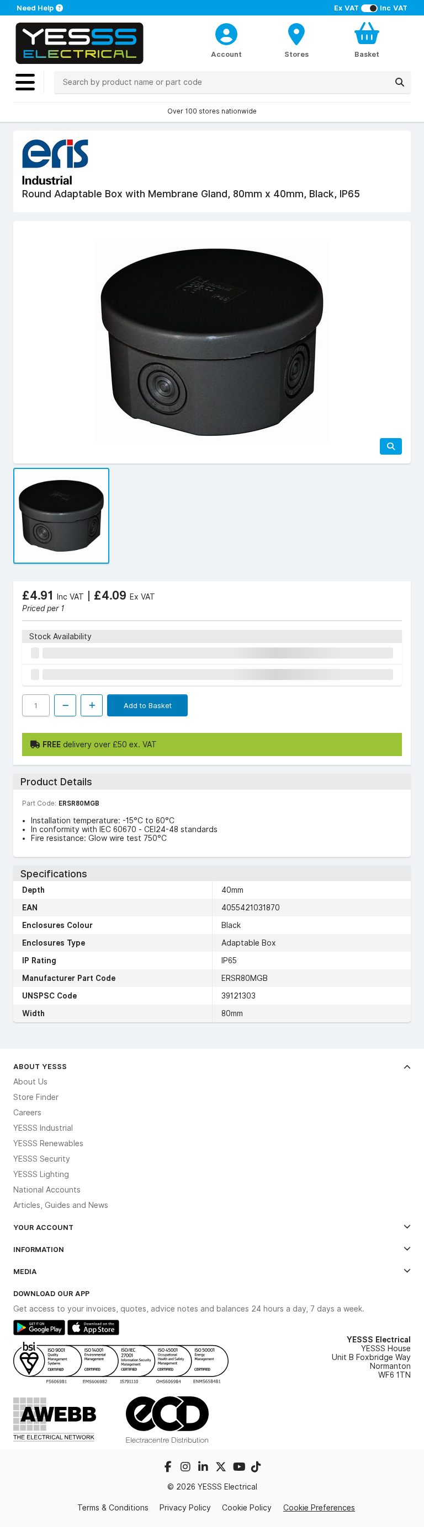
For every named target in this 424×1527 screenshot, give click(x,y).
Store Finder (36, 1097)
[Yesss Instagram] (186, 1468)
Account (226, 54)
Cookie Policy (247, 1507)
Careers (27, 1112)
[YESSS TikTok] (256, 1468)
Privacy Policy (185, 1507)
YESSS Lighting (41, 1174)
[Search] (400, 82)
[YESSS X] (222, 1468)
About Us (30, 1081)
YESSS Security (41, 1158)
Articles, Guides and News (60, 1205)
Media (25, 1271)
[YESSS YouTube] (239, 1468)
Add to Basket (148, 705)
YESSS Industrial (43, 1128)
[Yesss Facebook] (169, 1468)
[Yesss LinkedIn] (204, 1468)
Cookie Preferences (319, 1507)
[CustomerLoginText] (226, 32)
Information (38, 1249)
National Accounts (47, 1189)
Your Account (43, 1227)
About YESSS (40, 1066)
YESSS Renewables (48, 1143)
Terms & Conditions (113, 1507)
